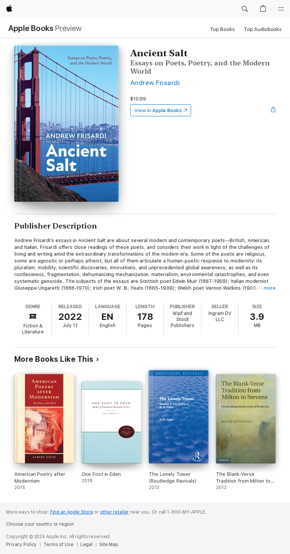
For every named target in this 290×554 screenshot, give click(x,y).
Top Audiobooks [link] (263, 29)
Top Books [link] (222, 29)
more (270, 288)
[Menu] (281, 9)
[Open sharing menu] (273, 110)
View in (158, 110)
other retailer (114, 512)
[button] (245, 9)
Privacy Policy (21, 544)
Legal (86, 544)
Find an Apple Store (71, 512)
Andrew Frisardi (155, 82)
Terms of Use (58, 544)
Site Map (108, 544)
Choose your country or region (40, 524)
